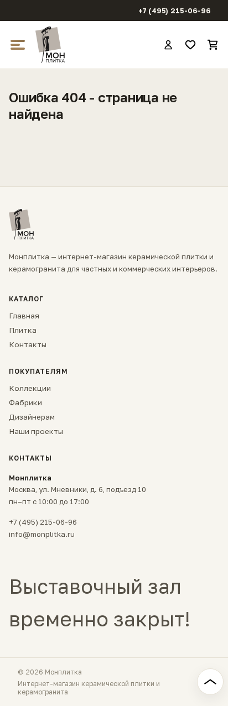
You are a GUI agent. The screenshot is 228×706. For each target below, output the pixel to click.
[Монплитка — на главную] (94, 45)
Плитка (23, 330)
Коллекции (30, 388)
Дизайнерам (32, 416)
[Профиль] (168, 44)
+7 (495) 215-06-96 (174, 11)
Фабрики (25, 402)
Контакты (27, 344)
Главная (24, 315)
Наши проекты (36, 431)
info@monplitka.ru (42, 534)
